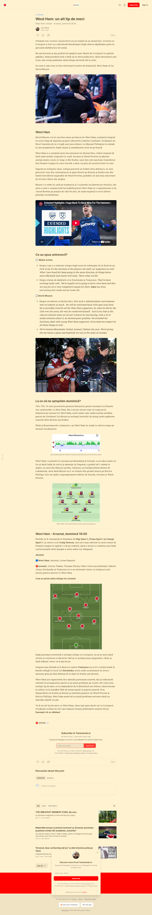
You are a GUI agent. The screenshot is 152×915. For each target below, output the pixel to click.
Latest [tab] (44, 806)
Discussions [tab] (52, 806)
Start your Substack (70, 905)
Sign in (145, 5)
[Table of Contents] (2, 457)
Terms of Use (86, 884)
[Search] (120, 5)
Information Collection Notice (75, 886)
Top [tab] (38, 806)
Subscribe (134, 5)
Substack (65, 910)
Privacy (74, 899)
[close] (97, 852)
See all (40, 866)
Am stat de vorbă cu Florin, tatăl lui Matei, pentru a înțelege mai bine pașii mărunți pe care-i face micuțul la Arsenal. (63, 835)
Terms (80, 899)
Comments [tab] (41, 778)
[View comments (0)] (43, 35)
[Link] (32, 132)
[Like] (37, 35)
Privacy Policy (92, 886)
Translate (40, 14)
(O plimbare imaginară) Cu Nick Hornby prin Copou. (55, 815)
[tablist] (45, 778)
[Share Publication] (124, 5)
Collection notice (90, 899)
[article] (76, 817)
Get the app (86, 905)
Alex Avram (45, 28)
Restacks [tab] (50, 778)
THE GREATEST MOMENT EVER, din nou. (56, 812)
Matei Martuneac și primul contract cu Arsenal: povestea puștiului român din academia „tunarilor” (64, 829)
